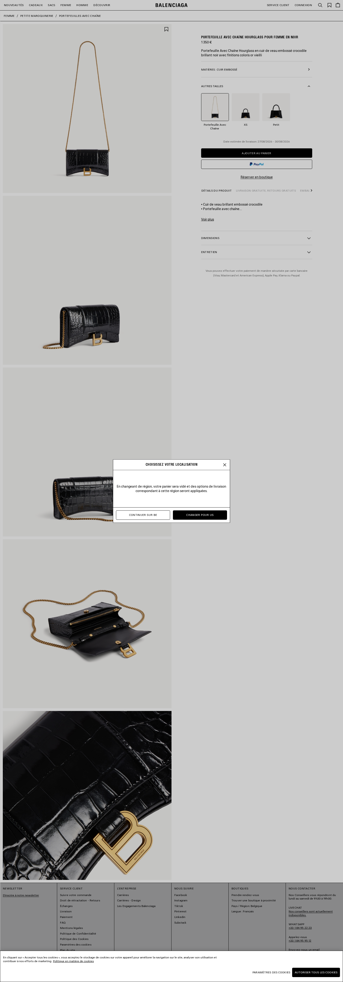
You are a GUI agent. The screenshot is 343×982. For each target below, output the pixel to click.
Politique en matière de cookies (73, 961)
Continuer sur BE (143, 515)
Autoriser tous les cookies (316, 972)
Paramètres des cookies (271, 972)
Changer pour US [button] (200, 515)
